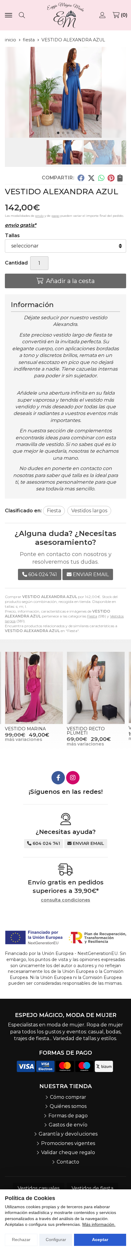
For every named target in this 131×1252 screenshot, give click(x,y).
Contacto (68, 1162)
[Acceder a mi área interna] (103, 15)
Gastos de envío (68, 1125)
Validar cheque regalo (68, 1152)
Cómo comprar (68, 1097)
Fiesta (92, 616)
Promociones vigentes (68, 1143)
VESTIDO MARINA (25, 728)
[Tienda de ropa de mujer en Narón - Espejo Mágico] (65, 15)
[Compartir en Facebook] (80, 178)
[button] (58, 133)
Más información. (98, 1224)
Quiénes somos (68, 1106)
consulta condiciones (65, 900)
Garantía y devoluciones (68, 1134)
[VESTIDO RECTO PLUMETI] (96, 688)
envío (39, 216)
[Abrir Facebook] (58, 778)
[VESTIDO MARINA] (34, 688)
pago (55, 216)
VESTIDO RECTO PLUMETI (86, 731)
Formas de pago (68, 1116)
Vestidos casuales (38, 1188)
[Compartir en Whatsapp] (101, 178)
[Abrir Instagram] (73, 778)
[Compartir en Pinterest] (111, 178)
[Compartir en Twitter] (91, 178)
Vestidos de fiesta (92, 1188)
